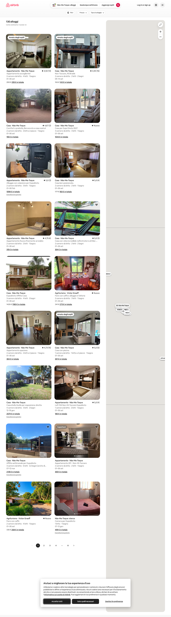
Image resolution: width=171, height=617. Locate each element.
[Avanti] (73, 546)
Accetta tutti (57, 601)
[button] (18, 82)
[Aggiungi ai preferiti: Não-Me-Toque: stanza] (97, 485)
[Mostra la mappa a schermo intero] (160, 24)
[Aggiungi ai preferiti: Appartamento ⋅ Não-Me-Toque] (48, 37)
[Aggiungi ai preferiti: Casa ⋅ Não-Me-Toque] (97, 37)
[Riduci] (160, 36)
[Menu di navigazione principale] (162, 5)
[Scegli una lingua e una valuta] (155, 5)
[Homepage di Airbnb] (12, 5)
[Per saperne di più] (26, 25)
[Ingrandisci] (160, 31)
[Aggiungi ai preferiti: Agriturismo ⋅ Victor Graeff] (97, 259)
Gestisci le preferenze (114, 601)
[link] (32, 546)
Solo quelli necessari (85, 601)
